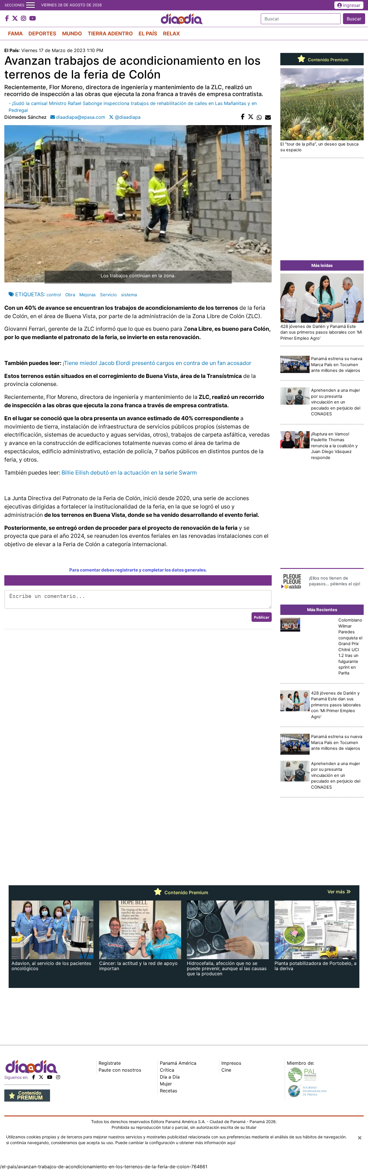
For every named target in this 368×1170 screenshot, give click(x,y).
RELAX (171, 33)
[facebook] (33, 1077)
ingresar (352, 5)
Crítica (167, 1070)
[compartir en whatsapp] (259, 117)
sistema (129, 294)
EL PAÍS (148, 33)
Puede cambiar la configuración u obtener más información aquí (175, 1142)
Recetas (168, 1090)
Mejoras (87, 294)
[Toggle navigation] (30, 5)
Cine (226, 1070)
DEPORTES (42, 33)
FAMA (15, 33)
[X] (41, 1077)
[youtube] (49, 1077)
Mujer (166, 1084)
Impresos (231, 1063)
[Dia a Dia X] (15, 19)
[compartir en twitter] (250, 117)
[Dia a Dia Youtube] (32, 19)
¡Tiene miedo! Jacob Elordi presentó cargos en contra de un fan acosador (157, 363)
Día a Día (170, 1077)
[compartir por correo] (268, 117)
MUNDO (72, 33)
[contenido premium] (27, 1095)
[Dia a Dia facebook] (7, 19)
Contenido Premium (327, 59)
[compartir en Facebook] (242, 117)
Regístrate (110, 1063)
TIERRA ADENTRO (110, 33)
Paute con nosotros (120, 1070)
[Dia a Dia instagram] (24, 19)
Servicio (108, 294)
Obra (70, 294)
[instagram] (58, 1077)
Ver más (336, 891)
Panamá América (178, 1063)
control (54, 294)
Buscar (354, 19)
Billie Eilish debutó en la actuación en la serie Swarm (129, 472)
